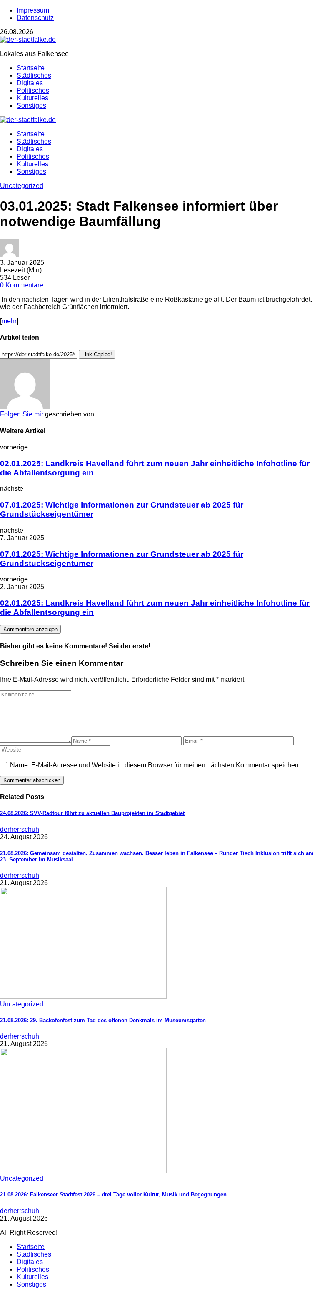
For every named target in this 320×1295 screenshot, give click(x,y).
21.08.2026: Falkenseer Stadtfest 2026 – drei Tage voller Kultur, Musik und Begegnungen (113, 1194)
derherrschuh (19, 829)
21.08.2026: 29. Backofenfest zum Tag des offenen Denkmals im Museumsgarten (103, 1020)
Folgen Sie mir (21, 414)
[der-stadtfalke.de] (28, 39)
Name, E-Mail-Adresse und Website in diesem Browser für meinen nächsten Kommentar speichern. (156, 765)
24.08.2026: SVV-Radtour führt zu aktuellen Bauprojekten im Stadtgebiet (92, 813)
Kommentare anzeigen (30, 629)
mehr (9, 321)
